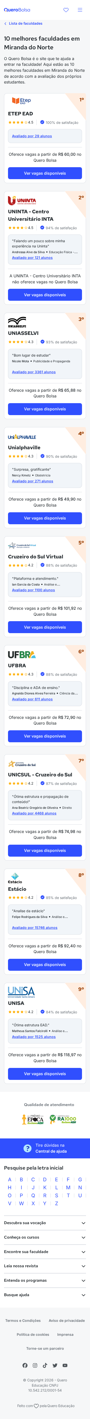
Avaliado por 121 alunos (32, 257)
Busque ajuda (16, 1294)
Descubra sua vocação (25, 1222)
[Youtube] (65, 1365)
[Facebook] (25, 1365)
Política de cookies (33, 1334)
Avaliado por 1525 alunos (34, 1037)
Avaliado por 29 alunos (32, 136)
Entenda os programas (25, 1280)
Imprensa (65, 1334)
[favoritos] (66, 10)
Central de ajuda (51, 1151)
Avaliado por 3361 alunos (34, 372)
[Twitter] (55, 1365)
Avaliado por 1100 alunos (33, 590)
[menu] (80, 10)
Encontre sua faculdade (26, 1251)
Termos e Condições (23, 1320)
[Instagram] (35, 1365)
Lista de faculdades (25, 23)
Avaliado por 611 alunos (32, 699)
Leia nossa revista (21, 1266)
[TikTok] (45, 1365)
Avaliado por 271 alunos (32, 481)
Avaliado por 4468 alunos (34, 813)
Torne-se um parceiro (45, 1348)
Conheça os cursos (21, 1237)
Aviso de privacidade (67, 1320)
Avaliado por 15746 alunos (35, 927)
